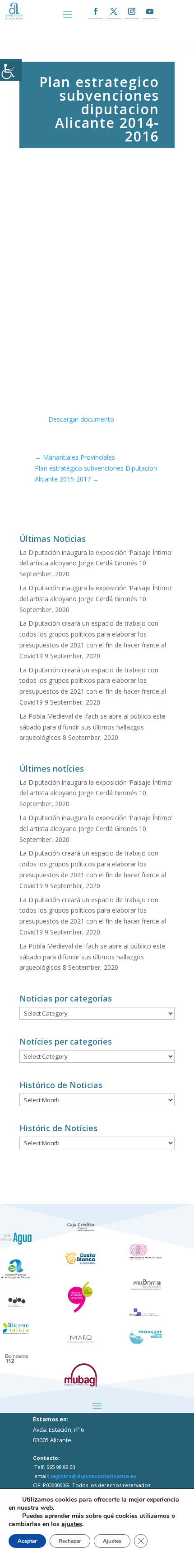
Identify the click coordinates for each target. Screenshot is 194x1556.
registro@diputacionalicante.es (93, 1476)
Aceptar (27, 1541)
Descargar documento (81, 419)
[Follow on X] (113, 11)
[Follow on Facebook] (95, 11)
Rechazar (70, 1541)
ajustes (71, 1524)
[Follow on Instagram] (132, 11)
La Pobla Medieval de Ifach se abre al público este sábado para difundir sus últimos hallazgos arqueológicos (92, 727)
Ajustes (112, 1541)
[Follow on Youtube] (150, 11)
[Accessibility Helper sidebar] (11, 70)
